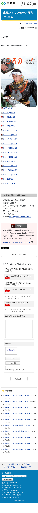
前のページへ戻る (19, 254)
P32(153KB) (8, 179)
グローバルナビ (34, 3)
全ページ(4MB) (9, 183)
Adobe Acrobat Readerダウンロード (17, 242)
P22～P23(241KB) (10, 157)
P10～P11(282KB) (10, 130)
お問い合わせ (7, 479)
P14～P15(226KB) (10, 139)
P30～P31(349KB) (10, 175)
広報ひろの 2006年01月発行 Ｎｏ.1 (16, 401)
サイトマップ (20, 476)
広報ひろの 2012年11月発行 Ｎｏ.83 (16, 431)
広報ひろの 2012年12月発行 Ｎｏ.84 (16, 437)
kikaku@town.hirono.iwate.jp (20, 217)
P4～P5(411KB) (9, 117)
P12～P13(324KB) (10, 135)
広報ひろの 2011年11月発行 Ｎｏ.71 (16, 425)
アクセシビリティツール (29, 3)
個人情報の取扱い (10, 467)
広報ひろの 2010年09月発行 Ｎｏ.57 (16, 407)
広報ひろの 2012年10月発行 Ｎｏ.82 (16, 395)
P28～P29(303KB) (10, 170)
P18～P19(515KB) (10, 148)
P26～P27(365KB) (10, 166)
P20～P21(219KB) (10, 152)
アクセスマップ (8, 476)
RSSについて (25, 467)
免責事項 (27, 464)
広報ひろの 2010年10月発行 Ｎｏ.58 (16, 413)
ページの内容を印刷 (29, 23)
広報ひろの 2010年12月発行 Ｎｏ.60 (16, 419)
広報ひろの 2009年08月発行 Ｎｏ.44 (16, 449)
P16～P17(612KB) (10, 144)
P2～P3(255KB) (9, 113)
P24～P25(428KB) (10, 161)
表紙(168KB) (8, 108)
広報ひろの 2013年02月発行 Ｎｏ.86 (16, 443)
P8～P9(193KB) (9, 126)
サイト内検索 (23, 3)
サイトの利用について (12, 464)
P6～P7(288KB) (9, 121)
